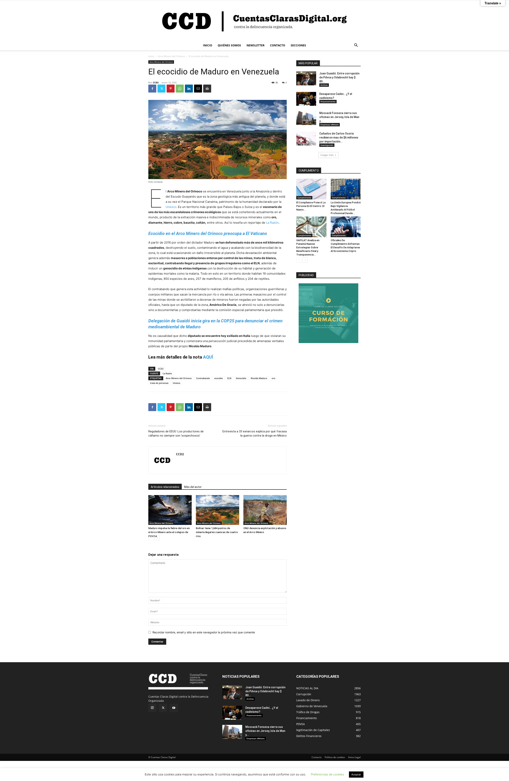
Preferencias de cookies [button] (327, 774)
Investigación (327, 145)
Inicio (151, 56)
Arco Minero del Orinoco (171, 56)
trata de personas (159, 382)
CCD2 (155, 82)
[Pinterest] (171, 89)
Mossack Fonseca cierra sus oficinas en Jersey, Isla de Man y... (339, 117)
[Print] (207, 89)
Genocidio (241, 378)
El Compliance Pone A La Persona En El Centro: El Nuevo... (310, 206)
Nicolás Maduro (259, 378)
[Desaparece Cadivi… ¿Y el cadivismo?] (306, 99)
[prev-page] (150, 537)
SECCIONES (298, 45)
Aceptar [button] (356, 774)
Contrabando (203, 378)
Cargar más (327, 155)
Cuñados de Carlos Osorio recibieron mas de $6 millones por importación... (338, 137)
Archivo (324, 85)
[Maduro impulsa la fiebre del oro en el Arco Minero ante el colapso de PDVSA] (170, 510)
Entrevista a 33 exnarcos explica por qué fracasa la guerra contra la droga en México (254, 433)
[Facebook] (152, 89)
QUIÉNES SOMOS (229, 45)
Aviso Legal (354, 757)
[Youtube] (174, 708)
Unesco (171, 207)
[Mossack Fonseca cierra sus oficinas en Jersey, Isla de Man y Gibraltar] (306, 118)
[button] (356, 46)
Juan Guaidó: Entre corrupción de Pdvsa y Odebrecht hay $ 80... (339, 77)
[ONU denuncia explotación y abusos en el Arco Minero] (265, 510)
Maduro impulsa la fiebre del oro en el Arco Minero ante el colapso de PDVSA (169, 532)
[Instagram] (152, 708)
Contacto (317, 757)
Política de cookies (335, 757)
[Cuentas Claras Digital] (254, 20)
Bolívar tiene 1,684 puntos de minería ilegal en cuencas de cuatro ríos (217, 532)
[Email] (198, 89)
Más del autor (193, 486)
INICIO (207, 45)
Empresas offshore (330, 124)
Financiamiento (328, 101)
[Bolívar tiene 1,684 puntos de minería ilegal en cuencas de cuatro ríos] (217, 510)
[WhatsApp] (180, 89)
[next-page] (157, 537)
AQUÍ (208, 357)
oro (273, 378)
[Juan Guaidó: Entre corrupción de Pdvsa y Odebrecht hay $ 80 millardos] (306, 78)
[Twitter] (161, 89)
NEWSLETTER (255, 45)
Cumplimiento (304, 197)
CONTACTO (277, 45)
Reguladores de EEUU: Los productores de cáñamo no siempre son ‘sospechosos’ (176, 433)
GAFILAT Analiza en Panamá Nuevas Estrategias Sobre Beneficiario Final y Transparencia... (307, 247)
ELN (229, 378)
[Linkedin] (189, 89)
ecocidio (218, 378)
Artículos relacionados (165, 486)
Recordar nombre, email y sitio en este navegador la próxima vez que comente (204, 632)
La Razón (272, 222)
